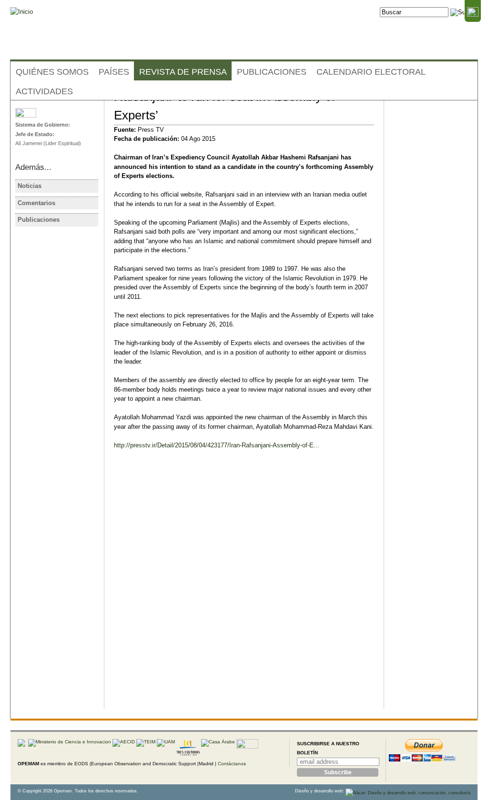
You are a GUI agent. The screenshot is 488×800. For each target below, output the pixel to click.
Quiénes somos (52, 72)
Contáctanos (232, 763)
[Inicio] (21, 12)
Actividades (44, 91)
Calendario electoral (371, 72)
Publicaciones (271, 72)
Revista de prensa (183, 72)
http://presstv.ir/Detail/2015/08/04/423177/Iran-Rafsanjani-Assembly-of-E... (216, 445)
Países (114, 72)
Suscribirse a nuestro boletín (328, 748)
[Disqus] (244, 587)
